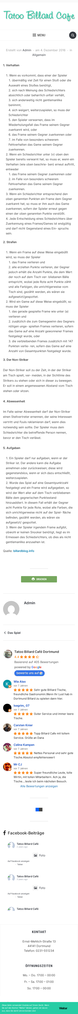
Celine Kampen (24, 745)
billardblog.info (23, 551)
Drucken (41, 579)
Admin (26, 50)
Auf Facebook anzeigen (18, 861)
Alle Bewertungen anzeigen (39, 786)
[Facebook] (37, 809)
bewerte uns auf (28, 673)
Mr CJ (18, 764)
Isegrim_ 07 (21, 705)
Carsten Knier (23, 725)
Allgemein (39, 55)
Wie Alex (20, 681)
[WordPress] (40, 809)
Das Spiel (14, 633)
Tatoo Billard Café (27, 843)
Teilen (20, 864)
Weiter (63, 1008)
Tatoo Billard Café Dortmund (36, 652)
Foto (42, 855)
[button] (39, 35)
